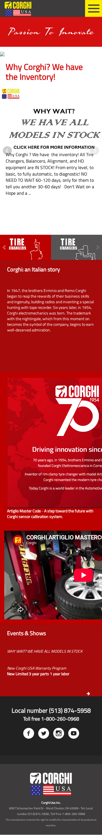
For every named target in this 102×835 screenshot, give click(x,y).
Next (94, 150)
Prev (7, 150)
